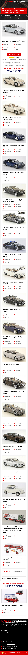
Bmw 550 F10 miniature (20, 10)
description (6, 571)
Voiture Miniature (8, 9)
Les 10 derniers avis (8, 575)
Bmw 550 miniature (7, 10)
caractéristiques (17, 571)
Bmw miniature (18, 9)
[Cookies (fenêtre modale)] (2, 652)
